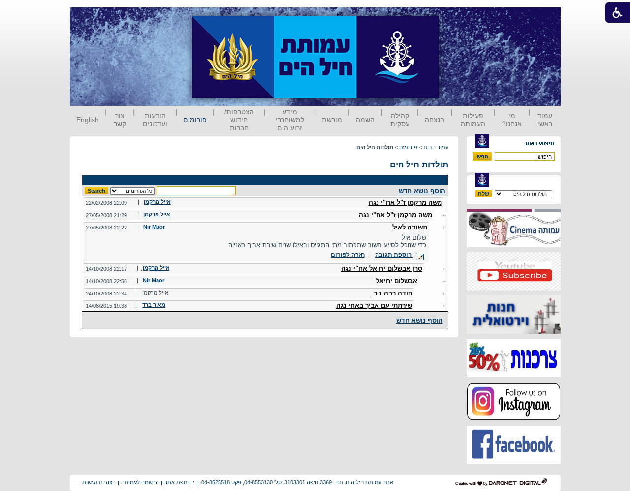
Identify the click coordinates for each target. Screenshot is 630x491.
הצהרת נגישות (99, 482)
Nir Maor (154, 226)
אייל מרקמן (157, 202)
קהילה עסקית (400, 120)
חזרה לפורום (348, 254)
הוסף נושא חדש (422, 191)
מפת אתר (176, 482)
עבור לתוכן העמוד (457, 17)
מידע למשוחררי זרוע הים (290, 119)
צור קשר (120, 120)
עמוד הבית (435, 147)
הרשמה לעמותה (140, 482)
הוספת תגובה (394, 254)
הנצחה (434, 120)
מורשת (332, 120)
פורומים (195, 120)
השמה (365, 120)
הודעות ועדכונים (155, 120)
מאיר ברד (153, 305)
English (87, 120)
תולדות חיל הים (419, 164)
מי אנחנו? (512, 120)
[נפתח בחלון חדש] (514, 245)
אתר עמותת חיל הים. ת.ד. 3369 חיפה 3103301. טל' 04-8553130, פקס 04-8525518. (296, 482)
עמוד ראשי (544, 120)
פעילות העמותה (473, 120)
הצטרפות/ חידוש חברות (239, 119)
